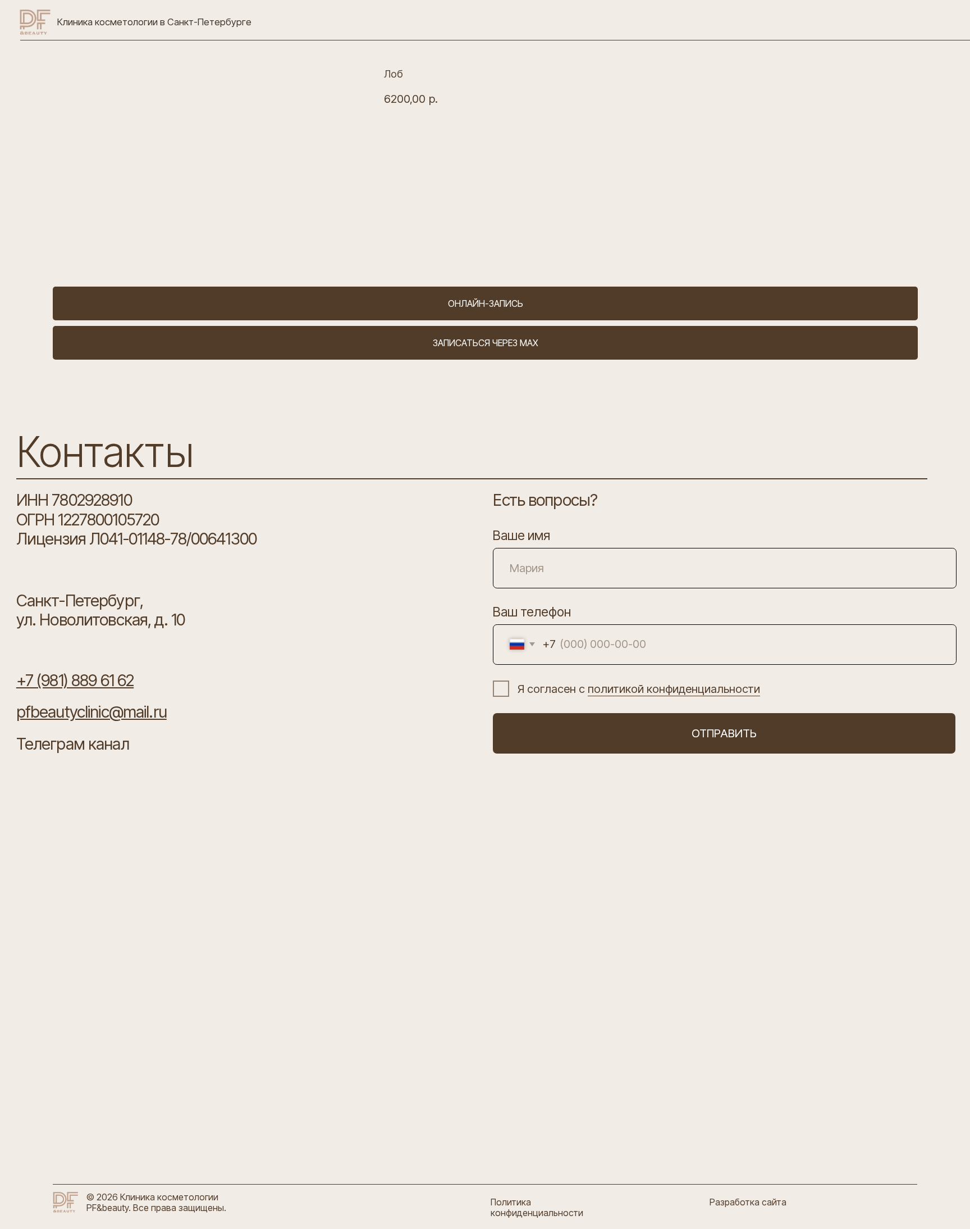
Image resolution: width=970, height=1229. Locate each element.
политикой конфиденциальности (674, 689)
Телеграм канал (72, 744)
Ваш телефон (532, 612)
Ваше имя (521, 535)
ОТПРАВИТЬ (724, 733)
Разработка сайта (748, 1202)
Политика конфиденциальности (537, 1207)
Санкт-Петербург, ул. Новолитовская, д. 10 (100, 610)
